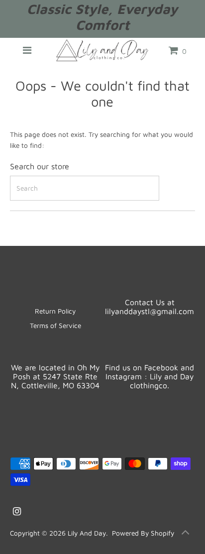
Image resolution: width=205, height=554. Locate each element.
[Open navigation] (27, 50)
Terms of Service (55, 326)
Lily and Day (87, 533)
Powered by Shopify (143, 533)
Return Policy (55, 311)
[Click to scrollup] (185, 534)
